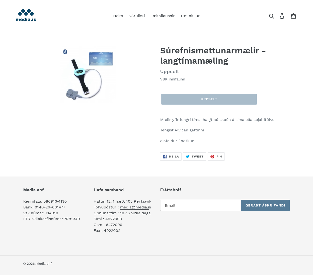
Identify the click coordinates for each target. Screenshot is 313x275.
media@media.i (134, 207)
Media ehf (44, 263)
